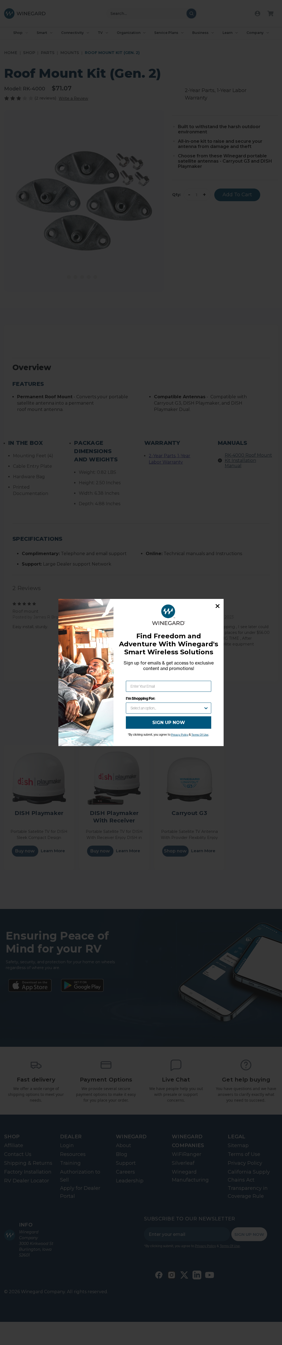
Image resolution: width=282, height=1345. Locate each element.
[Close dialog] (217, 606)
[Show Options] (206, 708)
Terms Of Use (199, 734)
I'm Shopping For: (140, 698)
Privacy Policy (179, 734)
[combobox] (167, 708)
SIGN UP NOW (168, 722)
